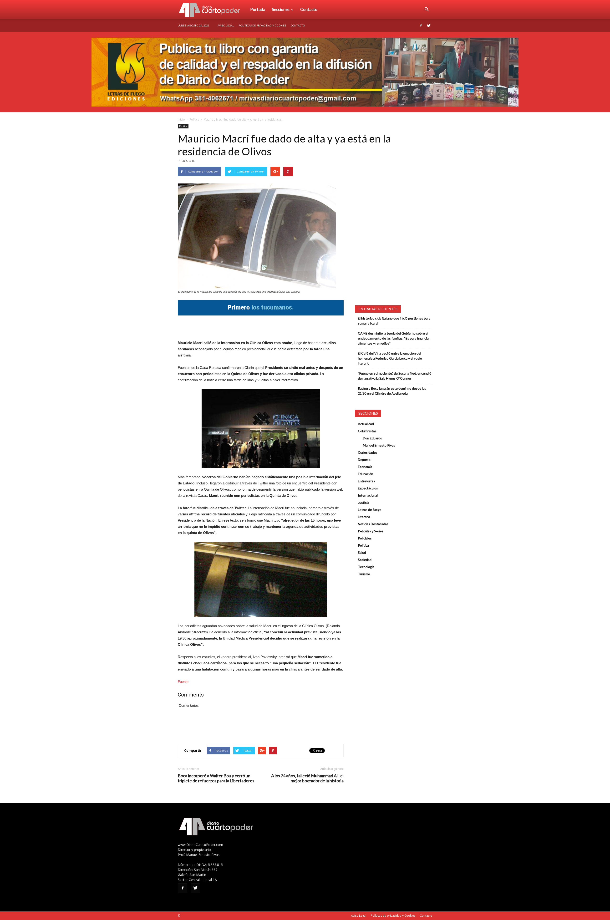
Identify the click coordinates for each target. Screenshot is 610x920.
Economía (365, 467)
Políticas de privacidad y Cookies (262, 25)
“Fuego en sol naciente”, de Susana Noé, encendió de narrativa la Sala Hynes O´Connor (394, 375)
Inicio (181, 119)
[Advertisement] (260, 327)
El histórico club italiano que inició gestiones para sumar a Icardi (394, 320)
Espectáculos (368, 488)
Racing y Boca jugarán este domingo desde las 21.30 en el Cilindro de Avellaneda (392, 390)
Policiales (365, 538)
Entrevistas (366, 481)
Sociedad (364, 560)
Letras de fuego (369, 510)
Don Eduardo (372, 438)
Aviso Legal (226, 25)
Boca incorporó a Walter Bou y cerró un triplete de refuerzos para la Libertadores (216, 778)
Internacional (368, 495)
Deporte (364, 459)
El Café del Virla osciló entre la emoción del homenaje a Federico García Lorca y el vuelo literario (390, 358)
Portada (257, 9)
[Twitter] (428, 25)
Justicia (363, 502)
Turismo (364, 574)
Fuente (183, 682)
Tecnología (366, 567)
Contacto (308, 9)
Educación (365, 474)
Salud (362, 552)
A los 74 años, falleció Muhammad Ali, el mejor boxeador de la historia (307, 778)
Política (194, 119)
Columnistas (367, 431)
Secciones (281, 9)
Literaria (364, 517)
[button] (426, 9)
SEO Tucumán (190, 916)
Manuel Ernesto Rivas (379, 445)
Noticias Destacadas (373, 524)
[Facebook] (420, 25)
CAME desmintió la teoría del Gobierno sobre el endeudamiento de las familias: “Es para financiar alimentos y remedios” (394, 338)
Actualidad (366, 424)
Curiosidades (367, 452)
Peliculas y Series (370, 531)
